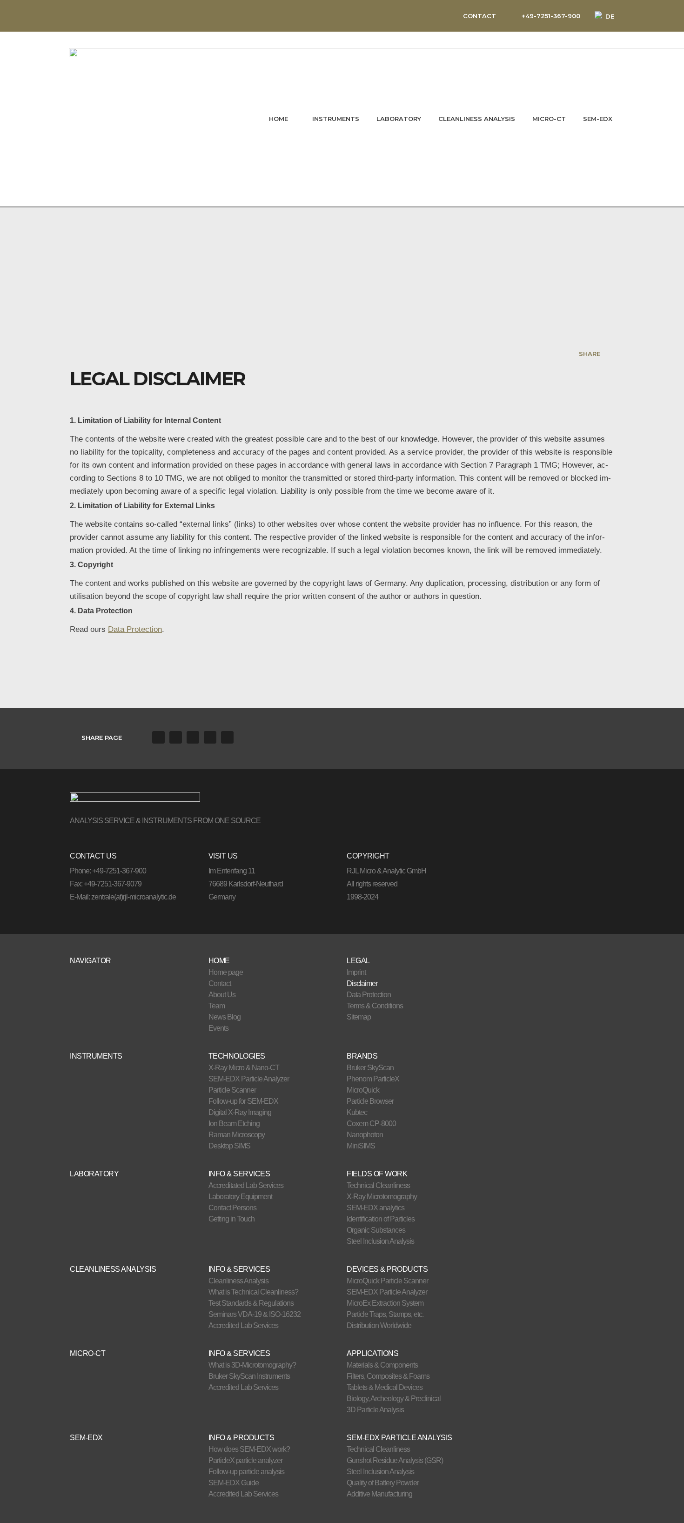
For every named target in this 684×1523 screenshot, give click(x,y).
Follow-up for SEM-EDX (243, 1101)
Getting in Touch (231, 1219)
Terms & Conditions (375, 1006)
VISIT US (223, 856)
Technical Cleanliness (378, 1185)
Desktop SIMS (229, 1146)
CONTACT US (93, 856)
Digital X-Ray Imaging (239, 1112)
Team (216, 1006)
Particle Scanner (232, 1090)
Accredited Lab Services (243, 1325)
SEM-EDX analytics (375, 1208)
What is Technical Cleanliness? (253, 1292)
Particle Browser (370, 1101)
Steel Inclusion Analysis (380, 1241)
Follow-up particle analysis (246, 1472)
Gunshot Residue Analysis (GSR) (395, 1460)
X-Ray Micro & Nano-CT (243, 1068)
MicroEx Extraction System (385, 1303)
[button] (158, 737)
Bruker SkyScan (370, 1068)
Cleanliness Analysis (238, 1281)
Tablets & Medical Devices (384, 1387)
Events (218, 1028)
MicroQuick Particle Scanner (387, 1281)
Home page (225, 972)
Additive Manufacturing (379, 1494)
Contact (219, 983)
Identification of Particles (381, 1219)
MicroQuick (363, 1090)
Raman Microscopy (236, 1135)
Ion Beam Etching (234, 1123)
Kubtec (357, 1112)
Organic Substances (376, 1230)
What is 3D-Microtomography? (252, 1365)
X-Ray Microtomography (382, 1197)
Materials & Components (382, 1365)
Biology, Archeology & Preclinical (394, 1398)
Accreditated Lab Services (245, 1185)
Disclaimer (362, 983)
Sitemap (359, 1017)
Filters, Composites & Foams (388, 1376)
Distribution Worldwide (379, 1325)
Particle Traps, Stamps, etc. (385, 1314)
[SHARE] (608, 353)
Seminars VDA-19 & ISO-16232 (254, 1314)
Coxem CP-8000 (371, 1123)
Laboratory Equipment (240, 1197)
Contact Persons (232, 1208)
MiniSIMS (361, 1146)
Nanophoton (365, 1135)
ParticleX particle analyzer (245, 1460)
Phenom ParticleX (373, 1079)
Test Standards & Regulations (251, 1303)
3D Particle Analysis (375, 1410)
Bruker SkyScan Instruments (249, 1376)
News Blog (224, 1017)
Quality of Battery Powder (383, 1483)
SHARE (589, 353)
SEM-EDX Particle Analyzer (248, 1079)
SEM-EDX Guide (233, 1483)
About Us (221, 995)
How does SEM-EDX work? (249, 1449)
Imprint (356, 972)
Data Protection (135, 629)
